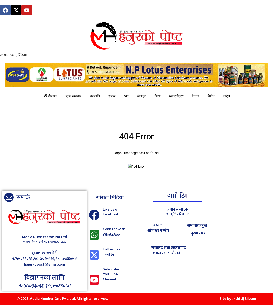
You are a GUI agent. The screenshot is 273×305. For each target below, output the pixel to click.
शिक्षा (158, 96)
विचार (195, 96)
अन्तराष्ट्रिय (176, 96)
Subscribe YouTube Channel (111, 274)
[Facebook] (5, 10)
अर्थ (126, 96)
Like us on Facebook (111, 212)
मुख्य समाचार (73, 96)
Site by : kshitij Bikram (237, 299)
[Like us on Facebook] (94, 215)
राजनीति (95, 96)
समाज (111, 96)
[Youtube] (26, 10)
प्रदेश (226, 96)
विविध (211, 96)
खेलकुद (141, 96)
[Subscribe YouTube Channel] (94, 280)
